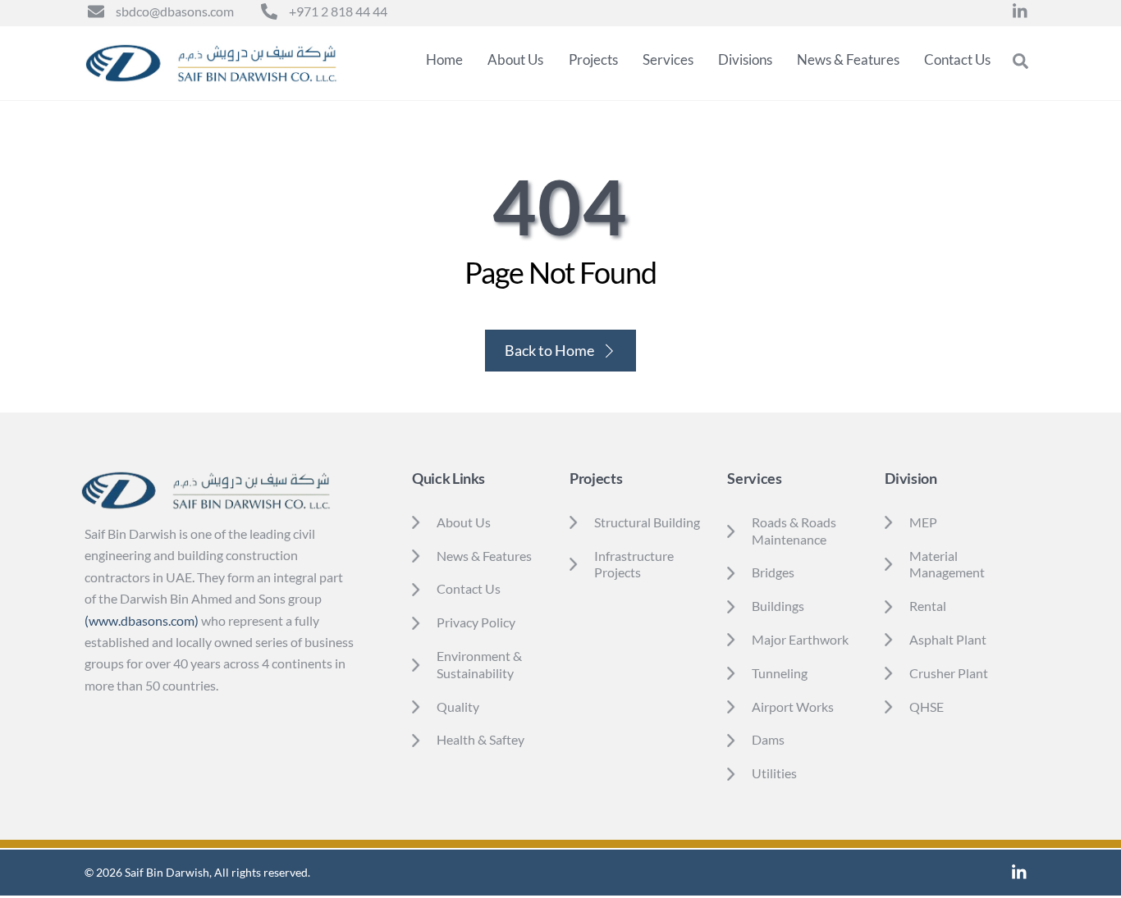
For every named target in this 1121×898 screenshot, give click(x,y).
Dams (768, 739)
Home (444, 59)
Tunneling (780, 673)
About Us (515, 59)
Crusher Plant (948, 673)
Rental (927, 605)
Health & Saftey (480, 739)
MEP (923, 522)
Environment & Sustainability (479, 664)
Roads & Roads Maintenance (794, 530)
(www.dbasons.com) (142, 620)
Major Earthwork (801, 639)
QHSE (926, 706)
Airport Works (793, 706)
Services (668, 59)
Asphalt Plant (947, 639)
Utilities (774, 773)
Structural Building (647, 522)
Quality (458, 706)
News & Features (848, 59)
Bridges (773, 572)
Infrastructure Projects (634, 564)
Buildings (778, 605)
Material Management (947, 564)
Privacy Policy (476, 622)
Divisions (745, 59)
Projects (593, 59)
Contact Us (957, 59)
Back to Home (549, 350)
